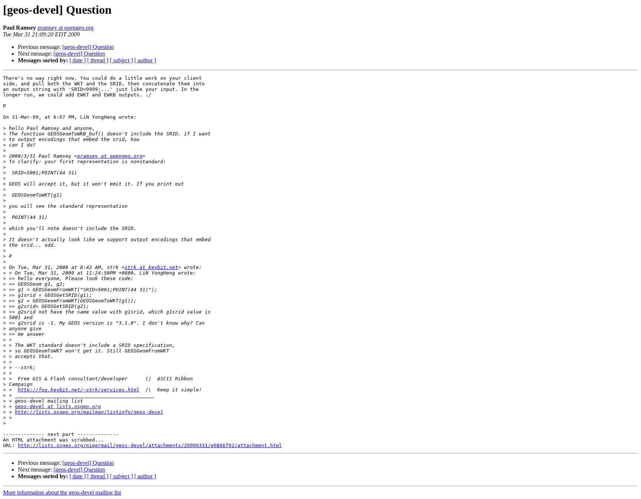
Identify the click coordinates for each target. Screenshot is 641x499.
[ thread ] (97, 60)
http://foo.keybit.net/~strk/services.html (78, 390)
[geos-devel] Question (88, 47)
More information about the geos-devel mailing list (62, 492)
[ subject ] (121, 60)
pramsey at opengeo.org (65, 27)
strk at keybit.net (151, 267)
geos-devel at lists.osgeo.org (58, 406)
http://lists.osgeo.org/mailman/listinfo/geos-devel (89, 412)
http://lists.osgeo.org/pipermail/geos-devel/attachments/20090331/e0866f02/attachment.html (150, 445)
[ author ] (145, 60)
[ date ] (77, 60)
